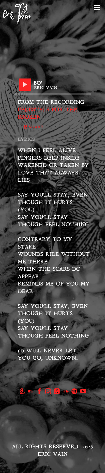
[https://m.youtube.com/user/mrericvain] (83, 392)
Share (36, 127)
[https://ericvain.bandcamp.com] (31, 392)
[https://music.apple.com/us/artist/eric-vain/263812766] (57, 392)
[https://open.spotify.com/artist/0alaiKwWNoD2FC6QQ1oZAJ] (74, 392)
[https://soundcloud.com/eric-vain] (66, 392)
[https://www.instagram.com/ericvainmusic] (48, 392)
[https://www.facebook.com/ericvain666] (39, 392)
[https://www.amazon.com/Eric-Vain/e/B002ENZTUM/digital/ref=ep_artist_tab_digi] (22, 392)
